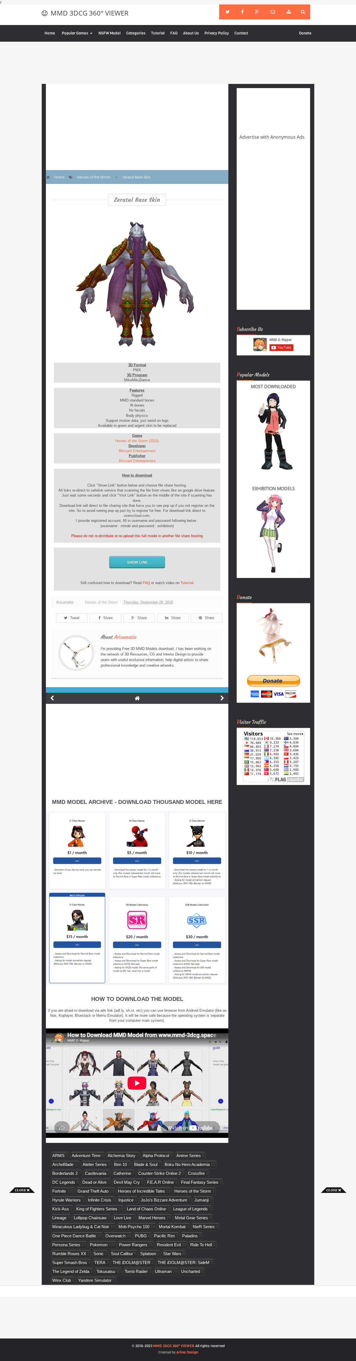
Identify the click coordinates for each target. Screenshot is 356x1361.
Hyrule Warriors (66, 1200)
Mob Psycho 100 (133, 1226)
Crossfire (196, 1173)
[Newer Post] (52, 698)
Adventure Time (86, 1155)
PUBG (141, 1235)
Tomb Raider (136, 1271)
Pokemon (98, 1244)
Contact (241, 33)
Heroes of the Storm (101, 602)
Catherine (122, 1173)
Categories (135, 33)
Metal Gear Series (191, 1217)
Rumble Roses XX (69, 1253)
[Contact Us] (273, 11)
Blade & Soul (145, 1164)
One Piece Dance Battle (74, 1235)
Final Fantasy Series (199, 1182)
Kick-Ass (60, 1209)
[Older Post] (222, 698)
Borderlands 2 (65, 1173)
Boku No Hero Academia (187, 1164)
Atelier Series (95, 1164)
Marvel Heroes (152, 1217)
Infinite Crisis (99, 1200)
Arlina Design (187, 1352)
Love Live (122, 1217)
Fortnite (59, 1191)
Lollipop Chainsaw (90, 1217)
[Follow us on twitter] (228, 11)
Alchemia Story (121, 1155)
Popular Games (75, 33)
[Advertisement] (22, 1276)
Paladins (190, 1235)
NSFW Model (109, 33)
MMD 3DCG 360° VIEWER (89, 13)
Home (49, 33)
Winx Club (61, 1280)
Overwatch (115, 1235)
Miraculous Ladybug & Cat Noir (80, 1226)
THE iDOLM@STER (131, 1262)
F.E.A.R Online (160, 1182)
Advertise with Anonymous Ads (272, 137)
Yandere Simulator (95, 1280)
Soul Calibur (122, 1253)
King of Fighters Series (96, 1209)
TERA (99, 1262)
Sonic (98, 1253)
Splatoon (148, 1253)
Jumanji (201, 1200)
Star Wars (172, 1253)
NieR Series (204, 1226)
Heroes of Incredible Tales (141, 1191)
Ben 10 (120, 1164)
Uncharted (190, 1271)
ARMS (58, 1155)
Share (108, 618)
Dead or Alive (94, 1182)
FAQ (173, 33)
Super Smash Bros (69, 1262)
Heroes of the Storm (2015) (137, 441)
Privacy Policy (216, 33)
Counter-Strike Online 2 (159, 1173)
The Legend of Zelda (70, 1271)
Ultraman (163, 1271)
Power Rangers (133, 1244)
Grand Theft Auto (93, 1191)
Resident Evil (169, 1244)
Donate (305, 33)
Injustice (126, 1200)
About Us (191, 33)
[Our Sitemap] (288, 11)
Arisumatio (125, 637)
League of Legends (190, 1209)
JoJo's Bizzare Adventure (164, 1200)
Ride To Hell (201, 1244)
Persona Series (66, 1244)
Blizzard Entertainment (137, 451)
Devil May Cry (127, 1182)
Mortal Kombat (172, 1226)
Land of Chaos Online (146, 1209)
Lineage (59, 1217)
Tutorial (158, 33)
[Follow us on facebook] (242, 11)
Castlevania (95, 1173)
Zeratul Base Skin (137, 199)
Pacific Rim (164, 1235)
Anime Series (188, 1155)
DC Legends (63, 1182)
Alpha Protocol (156, 1155)
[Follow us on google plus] (257, 11)
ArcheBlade (62, 1164)
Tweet (75, 618)
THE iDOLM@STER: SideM (183, 1262)
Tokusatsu (106, 1271)
